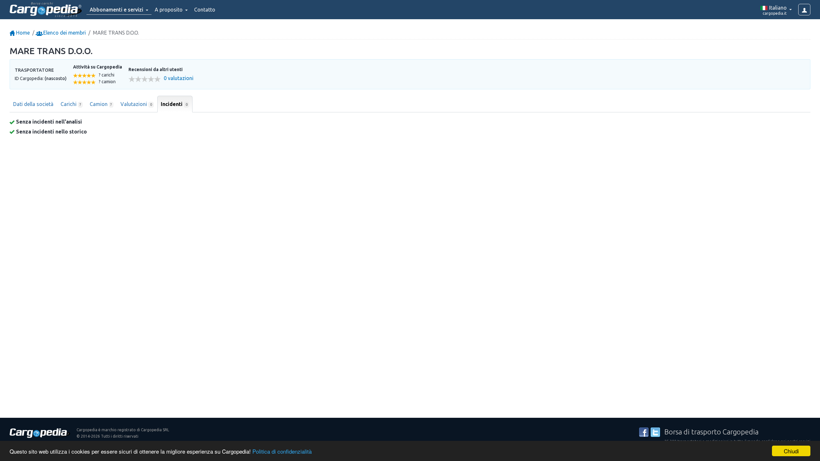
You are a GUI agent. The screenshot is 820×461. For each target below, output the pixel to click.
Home (22, 33)
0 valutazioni (178, 78)
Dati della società (33, 104)
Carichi (71, 104)
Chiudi (791, 451)
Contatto (204, 9)
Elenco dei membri (64, 33)
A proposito (169, 9)
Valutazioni (136, 104)
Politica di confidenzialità (282, 451)
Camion (101, 104)
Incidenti (174, 104)
